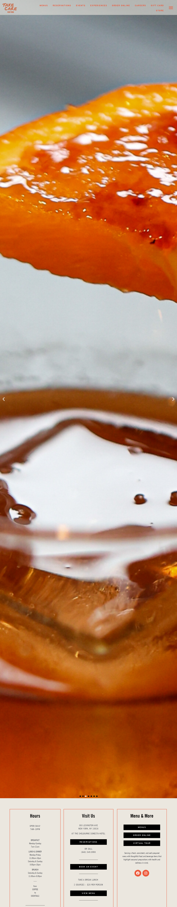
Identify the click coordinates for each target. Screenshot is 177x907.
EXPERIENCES (98, 5)
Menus (44, 5)
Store (160, 10)
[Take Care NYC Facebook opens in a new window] (137, 873)
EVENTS (80, 5)
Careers (140, 5)
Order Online (121, 5)
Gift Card (157, 5)
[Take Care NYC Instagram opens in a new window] (145, 873)
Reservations (62, 5)
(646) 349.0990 (88, 852)
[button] (3, 399)
